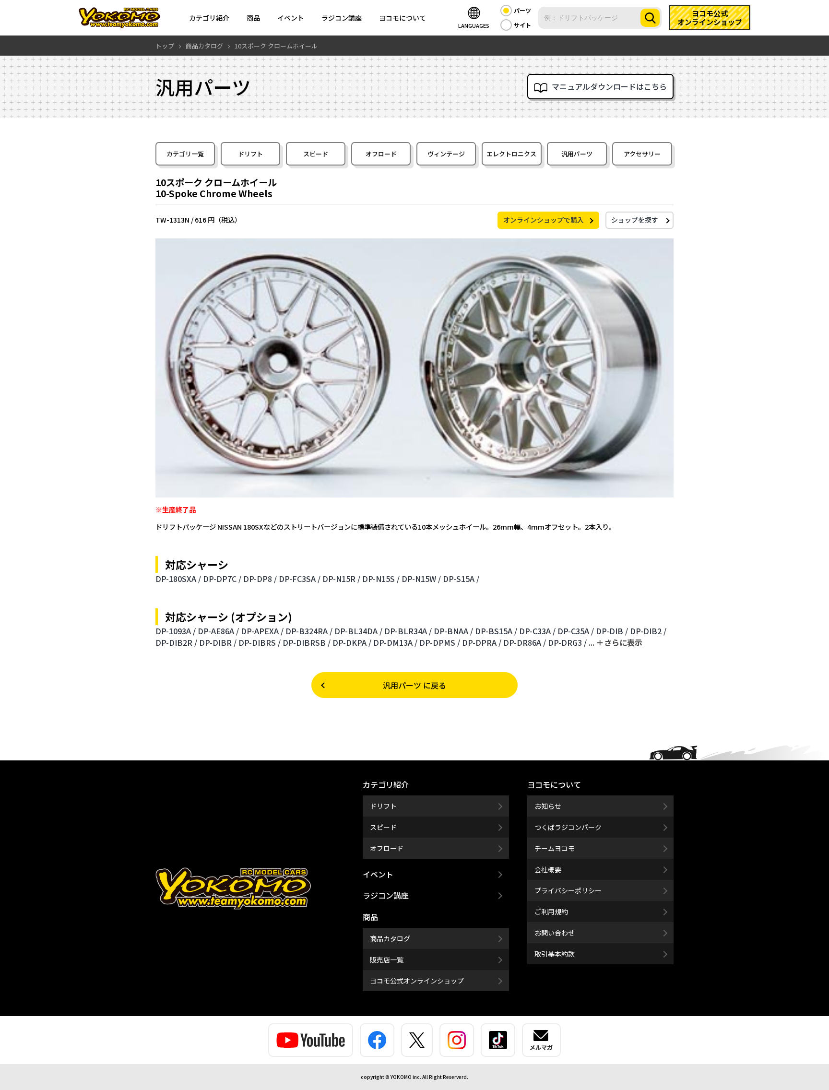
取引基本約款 (554, 954)
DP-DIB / (612, 631)
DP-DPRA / (481, 642)
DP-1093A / (175, 631)
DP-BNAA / (453, 631)
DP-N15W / (421, 578)
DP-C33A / (537, 631)
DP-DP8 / (260, 578)
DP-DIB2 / (648, 631)
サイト (522, 25)
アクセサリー (642, 153)
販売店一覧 (386, 959)
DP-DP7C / (222, 578)
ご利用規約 (551, 911)
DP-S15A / (461, 578)
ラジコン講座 (341, 18)
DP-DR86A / (524, 642)
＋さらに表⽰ (619, 642)
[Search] (650, 18)
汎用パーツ (576, 153)
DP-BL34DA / (358, 631)
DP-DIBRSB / (307, 642)
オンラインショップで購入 (543, 220)
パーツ (522, 10)
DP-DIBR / (218, 642)
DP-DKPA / (351, 642)
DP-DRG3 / (567, 642)
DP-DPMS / (439, 642)
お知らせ (547, 806)
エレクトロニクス (511, 153)
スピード (315, 153)
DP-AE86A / (218, 631)
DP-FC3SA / (299, 578)
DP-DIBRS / (259, 642)
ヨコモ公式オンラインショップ (417, 980)
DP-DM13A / (395, 642)
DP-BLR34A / (408, 631)
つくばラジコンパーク (568, 827)
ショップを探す (634, 220)
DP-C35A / (575, 631)
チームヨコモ (554, 848)
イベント (290, 18)
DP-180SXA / (178, 578)
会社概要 (547, 869)
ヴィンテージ (446, 153)
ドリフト (250, 153)
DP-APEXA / (262, 631)
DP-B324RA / (308, 631)
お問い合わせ (554, 932)
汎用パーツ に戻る (414, 685)
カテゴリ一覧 (185, 153)
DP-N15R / (341, 578)
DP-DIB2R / (176, 642)
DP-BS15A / (496, 631)
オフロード (381, 153)
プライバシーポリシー (568, 890)
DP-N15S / (381, 578)
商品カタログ (390, 938)
